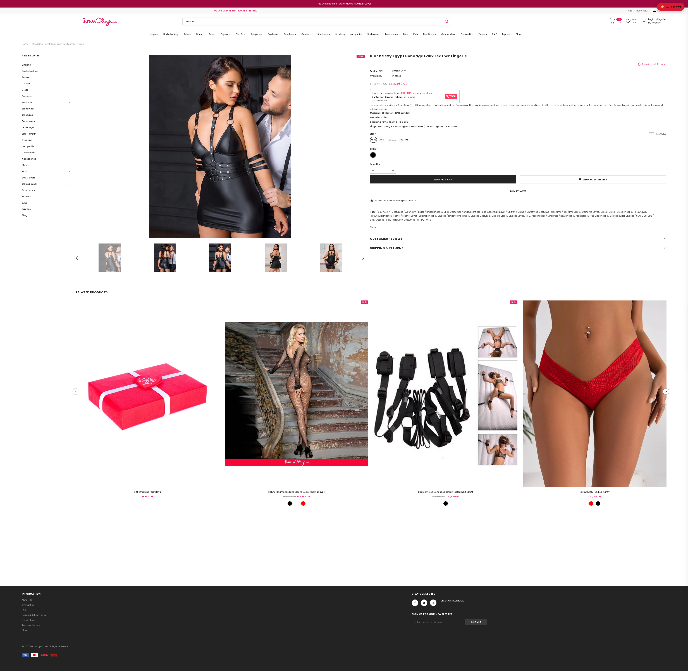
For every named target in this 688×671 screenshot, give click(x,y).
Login (651, 19)
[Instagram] (433, 603)
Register (661, 19)
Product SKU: (377, 71)
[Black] (289, 503)
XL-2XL (392, 139)
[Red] (303, 503)
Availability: (376, 75)
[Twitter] (424, 603)
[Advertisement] (107, 542)
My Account (654, 22)
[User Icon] (644, 21)
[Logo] (99, 22)
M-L (382, 139)
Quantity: (375, 164)
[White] (296, 503)
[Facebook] (415, 603)
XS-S (373, 139)
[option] (220, 146)
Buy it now (518, 191)
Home (25, 44)
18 (376, 200)
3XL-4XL (403, 139)
